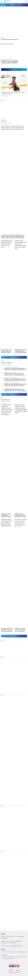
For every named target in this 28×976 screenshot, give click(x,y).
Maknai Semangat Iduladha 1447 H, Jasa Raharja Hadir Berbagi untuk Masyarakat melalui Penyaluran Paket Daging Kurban (21, 515)
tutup (2, 956)
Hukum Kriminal (4, 59)
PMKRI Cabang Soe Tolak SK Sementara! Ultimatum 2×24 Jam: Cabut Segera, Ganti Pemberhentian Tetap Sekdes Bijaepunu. (14, 374)
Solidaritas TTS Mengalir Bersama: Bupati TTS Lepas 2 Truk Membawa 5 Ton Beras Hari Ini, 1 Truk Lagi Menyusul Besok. (15, 369)
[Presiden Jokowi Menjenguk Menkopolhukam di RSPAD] (14, 50)
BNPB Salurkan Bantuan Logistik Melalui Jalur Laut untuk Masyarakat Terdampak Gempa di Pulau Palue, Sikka (20, 351)
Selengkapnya (14, 69)
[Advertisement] (14, 22)
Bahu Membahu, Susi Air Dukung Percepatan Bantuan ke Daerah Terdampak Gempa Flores (6, 351)
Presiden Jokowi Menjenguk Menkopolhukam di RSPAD (9, 62)
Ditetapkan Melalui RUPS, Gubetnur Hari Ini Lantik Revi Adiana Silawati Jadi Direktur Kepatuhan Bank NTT (7, 630)
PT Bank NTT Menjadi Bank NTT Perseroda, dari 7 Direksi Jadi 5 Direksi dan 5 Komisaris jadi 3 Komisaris (20, 630)
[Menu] (2, 1)
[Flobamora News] (7, 1)
